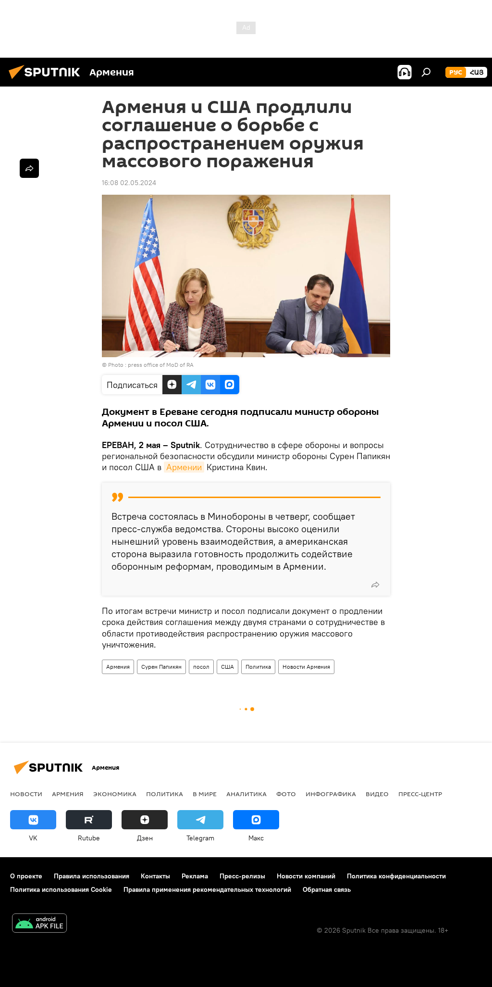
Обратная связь (327, 889)
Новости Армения (306, 666)
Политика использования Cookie (61, 889)
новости (26, 793)
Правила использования (91, 876)
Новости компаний (306, 876)
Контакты (155, 876)
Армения (118, 666)
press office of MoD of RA (161, 364)
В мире (205, 793)
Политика (258, 666)
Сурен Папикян (161, 666)
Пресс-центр (420, 793)
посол (201, 666)
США (227, 666)
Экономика (114, 793)
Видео (377, 793)
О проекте (26, 876)
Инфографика (331, 793)
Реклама (195, 876)
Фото (286, 793)
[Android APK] (39, 924)
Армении (184, 467)
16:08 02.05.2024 (129, 182)
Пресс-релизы (242, 876)
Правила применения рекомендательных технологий (207, 889)
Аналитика (246, 793)
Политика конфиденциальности (396, 876)
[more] (375, 584)
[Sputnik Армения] (47, 80)
